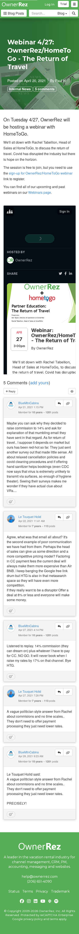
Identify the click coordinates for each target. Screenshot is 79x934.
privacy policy (33, 919)
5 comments (45, 89)
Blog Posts (15, 13)
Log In (49, 4)
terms (54, 919)
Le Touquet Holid (29, 517)
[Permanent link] (67, 403)
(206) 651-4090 (39, 881)
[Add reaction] (11, 502)
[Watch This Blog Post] (72, 391)
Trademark (60, 891)
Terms (27, 891)
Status (13, 891)
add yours (39, 382)
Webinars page (39, 192)
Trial (63, 4)
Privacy (42, 891)
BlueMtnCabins (28, 403)
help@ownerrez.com (40, 877)
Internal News (20, 89)
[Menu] (74, 4)
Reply (11, 391)
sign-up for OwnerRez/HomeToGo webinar (40, 173)
